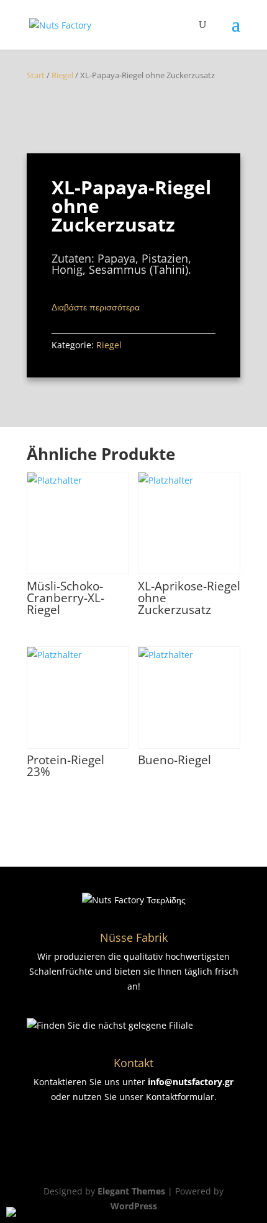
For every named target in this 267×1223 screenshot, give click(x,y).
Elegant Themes (131, 1191)
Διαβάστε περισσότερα (96, 307)
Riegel (62, 75)
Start (36, 75)
